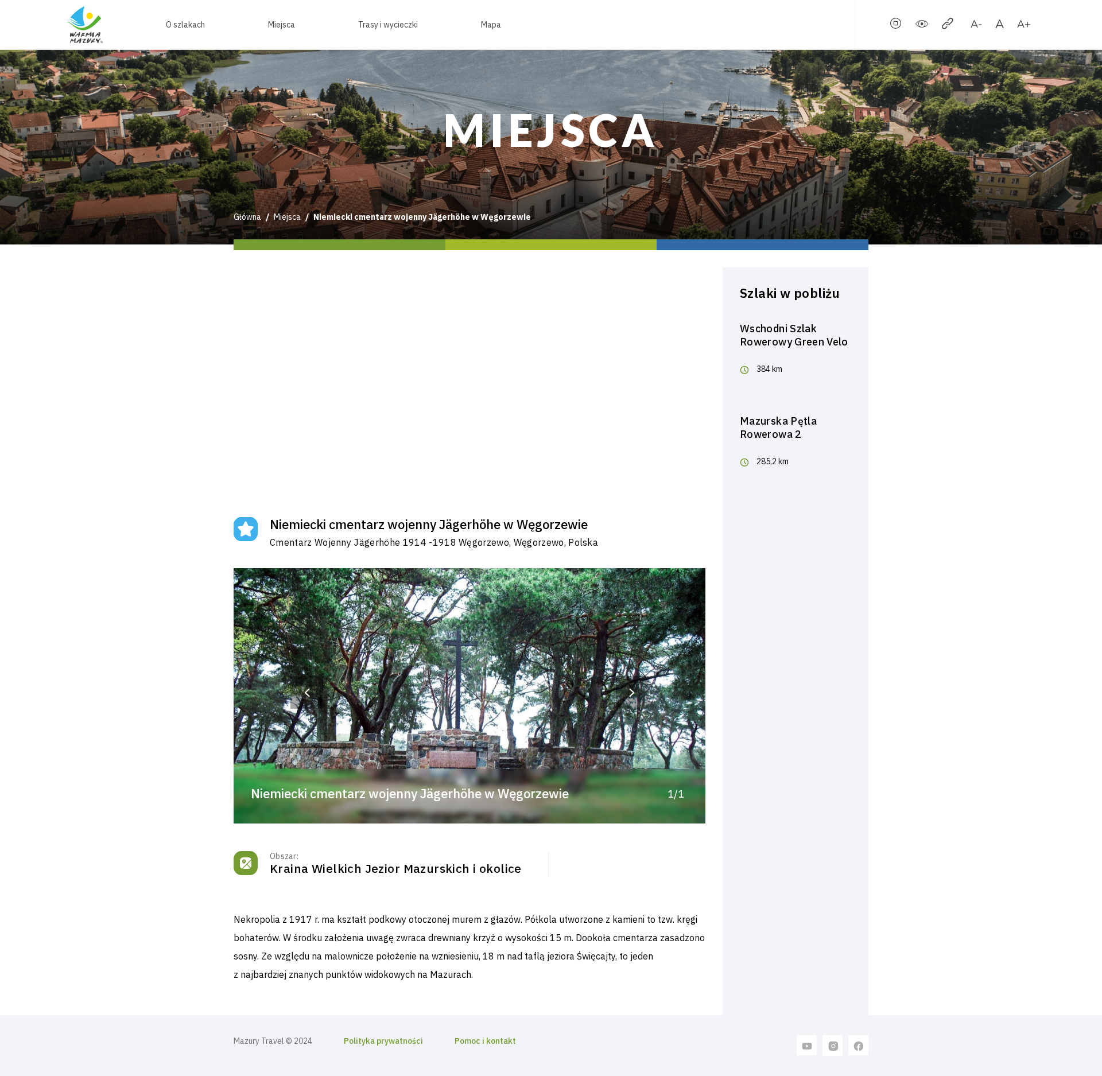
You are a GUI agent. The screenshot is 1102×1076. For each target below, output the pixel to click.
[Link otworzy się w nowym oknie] (807, 1045)
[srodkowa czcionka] (1000, 26)
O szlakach (185, 25)
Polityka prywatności (383, 1041)
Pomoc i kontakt (485, 1041)
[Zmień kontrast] (921, 26)
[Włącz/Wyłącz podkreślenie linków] (947, 26)
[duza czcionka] (1023, 26)
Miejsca (281, 25)
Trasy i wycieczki (388, 25)
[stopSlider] (895, 26)
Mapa (491, 25)
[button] (307, 692)
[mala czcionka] (976, 26)
